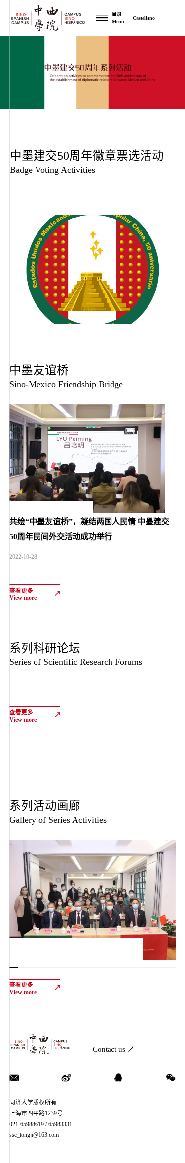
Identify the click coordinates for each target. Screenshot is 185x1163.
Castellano (144, 18)
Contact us (114, 1049)
